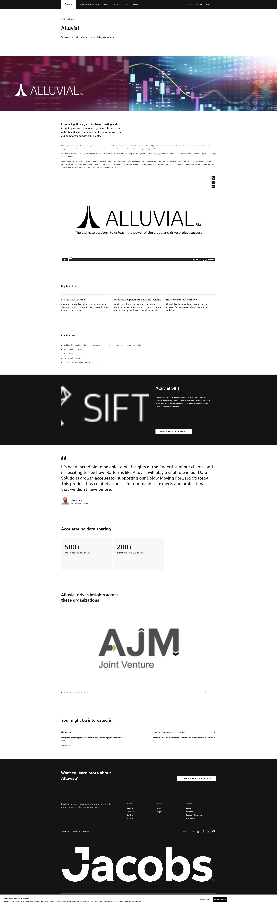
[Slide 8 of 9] (84, 692)
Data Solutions (66, 746)
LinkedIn (193, 831)
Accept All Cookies (220, 899)
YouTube (214, 831)
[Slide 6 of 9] (78, 692)
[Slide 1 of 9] (64, 692)
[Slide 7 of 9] (81, 692)
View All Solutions (69, 19)
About (188, 808)
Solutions (130, 811)
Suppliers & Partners (194, 815)
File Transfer (191, 818)
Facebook (203, 831)
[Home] (68, 4)
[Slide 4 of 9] (73, 692)
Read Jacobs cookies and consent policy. (128, 901)
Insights (160, 811)
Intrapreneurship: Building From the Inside (168, 732)
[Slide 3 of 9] (70, 692)
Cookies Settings (204, 899)
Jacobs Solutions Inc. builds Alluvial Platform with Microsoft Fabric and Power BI (182, 739)
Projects (130, 818)
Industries (130, 808)
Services (130, 815)
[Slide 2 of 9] (67, 692)
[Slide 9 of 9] (87, 692)
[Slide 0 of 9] (61, 692)
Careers (86, 831)
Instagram (198, 831)
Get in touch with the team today (196, 778)
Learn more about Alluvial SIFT (173, 431)
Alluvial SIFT (66, 732)
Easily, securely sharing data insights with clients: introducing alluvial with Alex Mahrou (91, 739)
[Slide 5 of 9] (75, 692)
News (159, 808)
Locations (189, 811)
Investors (76, 831)
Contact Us (65, 831)
